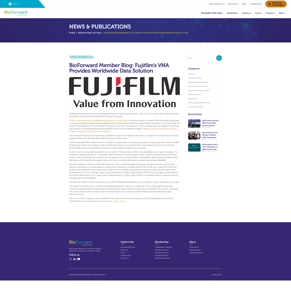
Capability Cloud (256, 4)
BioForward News (194, 94)
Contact (244, 4)
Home (72, 33)
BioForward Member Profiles (198, 90)
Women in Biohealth (195, 107)
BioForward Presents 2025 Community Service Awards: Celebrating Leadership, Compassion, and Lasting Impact (210, 124)
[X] (70, 259)
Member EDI (192, 99)
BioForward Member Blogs (81, 57)
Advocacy (192, 74)
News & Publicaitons (89, 33)
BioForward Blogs (194, 78)
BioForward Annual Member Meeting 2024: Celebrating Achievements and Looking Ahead (209, 136)
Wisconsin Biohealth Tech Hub (199, 103)
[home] (15, 13)
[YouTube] (78, 259)
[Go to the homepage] (76, 243)
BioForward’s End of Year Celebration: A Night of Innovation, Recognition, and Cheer (210, 148)
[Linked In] (74, 259)
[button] (217, 3)
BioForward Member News (198, 86)
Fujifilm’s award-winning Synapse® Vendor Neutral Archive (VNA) (98, 120)
